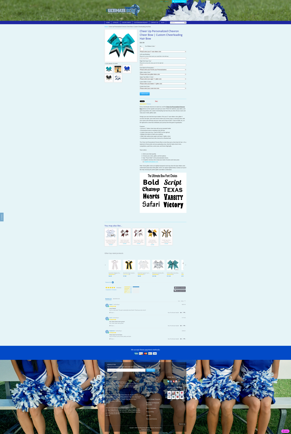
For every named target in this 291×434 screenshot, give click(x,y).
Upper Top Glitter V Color (146, 77)
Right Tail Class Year (145, 61)
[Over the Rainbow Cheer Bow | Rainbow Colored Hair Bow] (169, 397)
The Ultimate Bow (141, 427)
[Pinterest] (174, 381)
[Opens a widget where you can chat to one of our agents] (285, 431)
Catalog (115, 22)
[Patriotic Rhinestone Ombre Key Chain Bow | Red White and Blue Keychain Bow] (169, 393)
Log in (161, 1)
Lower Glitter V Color (145, 81)
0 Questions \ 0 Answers (111, 289)
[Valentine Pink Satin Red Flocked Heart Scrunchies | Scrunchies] (182, 393)
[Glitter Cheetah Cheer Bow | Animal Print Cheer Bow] (178, 393)
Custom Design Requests (153, 399)
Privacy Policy (150, 411)
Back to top (182, 424)
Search (148, 381)
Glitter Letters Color (145, 72)
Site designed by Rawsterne (145, 430)
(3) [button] (130, 286)
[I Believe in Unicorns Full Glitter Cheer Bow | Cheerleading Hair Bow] (182, 397)
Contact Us (154, 22)
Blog (162, 22)
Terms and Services (151, 419)
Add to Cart (144, 94)
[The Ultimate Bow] (123, 10)
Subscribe (150, 370)
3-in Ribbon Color (150, 46)
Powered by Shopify (145, 429)
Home (108, 22)
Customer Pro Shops (151, 392)
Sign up (166, 1)
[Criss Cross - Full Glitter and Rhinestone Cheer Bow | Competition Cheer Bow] (173, 397)
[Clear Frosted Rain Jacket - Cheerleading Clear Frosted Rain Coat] (173, 393)
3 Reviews (149, 104)
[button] (105, 265)
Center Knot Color (144, 86)
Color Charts (126, 22)
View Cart (180, 1)
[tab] (108, 299)
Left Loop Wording (145, 54)
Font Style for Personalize (147, 67)
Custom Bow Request (141, 22)
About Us (148, 385)
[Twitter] (168, 381)
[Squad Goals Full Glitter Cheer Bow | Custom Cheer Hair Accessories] (178, 397)
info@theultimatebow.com (151, 161)
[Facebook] (171, 381)
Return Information (151, 408)
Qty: (141, 46)
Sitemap (148, 415)
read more (108, 390)
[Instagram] (179, 381)
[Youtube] (176, 381)
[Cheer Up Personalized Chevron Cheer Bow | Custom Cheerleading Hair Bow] (109, 69)
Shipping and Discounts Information (152, 403)
